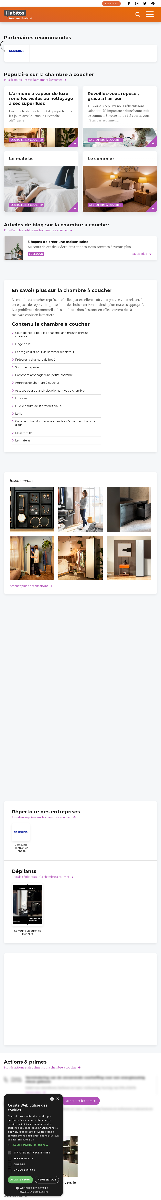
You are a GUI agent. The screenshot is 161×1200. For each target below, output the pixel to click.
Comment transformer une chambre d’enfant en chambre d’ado (55, 423)
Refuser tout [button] (47, 1179)
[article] (16, 53)
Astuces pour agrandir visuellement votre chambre (50, 390)
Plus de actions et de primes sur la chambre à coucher (40, 1067)
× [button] (57, 1098)
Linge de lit (22, 344)
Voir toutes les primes (80, 1101)
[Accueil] (18, 14)
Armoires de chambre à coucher (37, 382)
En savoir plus (26, 1139)
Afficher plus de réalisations (29, 586)
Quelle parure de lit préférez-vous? (38, 406)
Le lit (18, 413)
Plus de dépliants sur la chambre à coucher (41, 877)
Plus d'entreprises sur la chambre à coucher (42, 817)
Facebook (129, 3)
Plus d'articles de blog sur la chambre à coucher (36, 230)
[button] (33, 1145)
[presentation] (41, 181)
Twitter (145, 3)
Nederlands (111, 3)
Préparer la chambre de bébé (35, 359)
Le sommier (23, 433)
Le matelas (22, 440)
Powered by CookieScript (33, 1191)
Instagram (137, 3)
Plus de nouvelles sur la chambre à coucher (33, 80)
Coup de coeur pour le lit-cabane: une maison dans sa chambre (51, 334)
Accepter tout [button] (20, 1179)
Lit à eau (21, 398)
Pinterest (153, 3)
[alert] (33, 1145)
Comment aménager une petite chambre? (44, 375)
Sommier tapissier (27, 367)
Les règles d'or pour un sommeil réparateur (44, 352)
